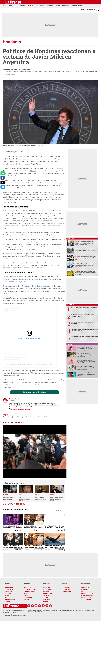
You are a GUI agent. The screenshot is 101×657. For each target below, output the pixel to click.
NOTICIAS (8, 584)
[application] (34, 451)
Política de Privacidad (50, 610)
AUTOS (26, 600)
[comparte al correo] (2, 187)
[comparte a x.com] (2, 182)
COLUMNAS (66, 589)
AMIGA (26, 593)
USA (6, 598)
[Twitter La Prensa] (32, 605)
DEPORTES (27, 587)
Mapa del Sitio (89, 610)
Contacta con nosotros (66, 610)
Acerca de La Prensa (34, 610)
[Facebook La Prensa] (28, 605)
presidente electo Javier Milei (49, 298)
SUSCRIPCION (86, 600)
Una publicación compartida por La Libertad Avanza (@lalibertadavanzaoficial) (29, 364)
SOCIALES (27, 595)
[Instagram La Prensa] (36, 605)
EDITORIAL (66, 587)
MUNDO (7, 595)
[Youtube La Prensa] (39, 605)
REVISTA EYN (86, 598)
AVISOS (45, 602)
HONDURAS (9, 587)
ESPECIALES (47, 591)
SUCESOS (8, 593)
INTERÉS (27, 584)
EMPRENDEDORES (30, 591)
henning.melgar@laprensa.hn (20, 409)
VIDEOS (45, 598)
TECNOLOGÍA (28, 598)
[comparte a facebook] (2, 178)
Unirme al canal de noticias (36, 392)
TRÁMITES (46, 600)
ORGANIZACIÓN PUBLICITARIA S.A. (14, 615)
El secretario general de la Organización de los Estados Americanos (27, 286)
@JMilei (33, 171)
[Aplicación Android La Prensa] (47, 605)
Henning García (26, 69)
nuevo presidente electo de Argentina (25, 279)
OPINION (65, 584)
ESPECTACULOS (29, 589)
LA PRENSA (85, 587)
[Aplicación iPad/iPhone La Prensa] (43, 605)
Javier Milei (54, 159)
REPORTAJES (47, 593)
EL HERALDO (85, 589)
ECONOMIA (8, 591)
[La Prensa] (12, 606)
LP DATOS (46, 595)
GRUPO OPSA (85, 584)
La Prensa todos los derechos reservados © (14, 611)
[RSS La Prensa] (50, 605)
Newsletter (79, 610)
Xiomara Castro (28, 156)
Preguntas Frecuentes (35, 611)
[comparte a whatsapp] (2, 173)
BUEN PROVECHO (87, 595)
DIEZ (82, 591)
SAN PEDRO (9, 589)
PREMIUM (46, 584)
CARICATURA (66, 591)
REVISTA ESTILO (87, 593)
